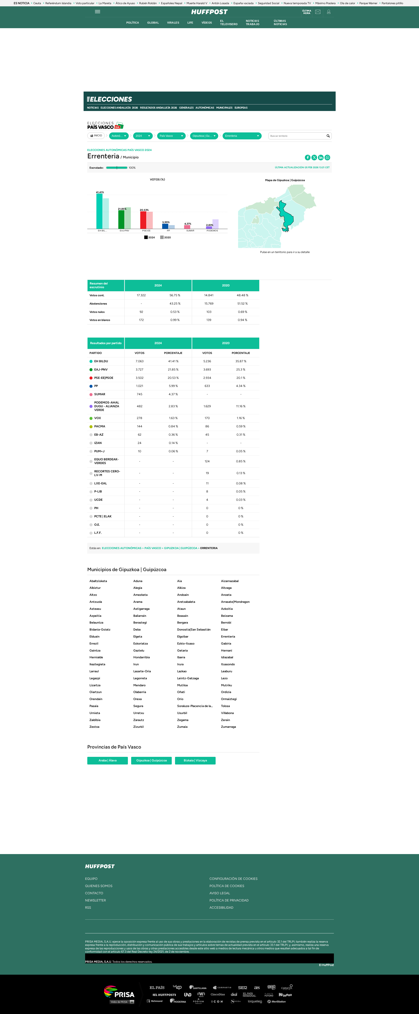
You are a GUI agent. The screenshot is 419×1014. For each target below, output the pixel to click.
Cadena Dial (235, 994)
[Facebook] (308, 157)
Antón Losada (220, 3)
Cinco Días (219, 994)
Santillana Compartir (224, 987)
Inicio (98, 135)
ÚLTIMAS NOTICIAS (280, 22)
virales (173, 22)
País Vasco (152, 548)
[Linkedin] (321, 157)
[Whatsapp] (327, 157)
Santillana (201, 987)
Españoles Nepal (171, 3)
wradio (202, 994)
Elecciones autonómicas (121, 548)
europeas (241, 107)
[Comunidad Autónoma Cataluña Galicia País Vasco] (171, 136)
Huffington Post (165, 994)
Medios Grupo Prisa (120, 1001)
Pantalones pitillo (392, 3)
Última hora (306, 12)
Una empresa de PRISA (121, 991)
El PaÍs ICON (218, 1001)
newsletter (95, 900)
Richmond (157, 1001)
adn (271, 987)
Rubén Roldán (148, 3)
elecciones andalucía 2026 (119, 107)
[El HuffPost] (209, 12)
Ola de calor (347, 3)
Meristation (277, 1001)
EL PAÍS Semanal (251, 994)
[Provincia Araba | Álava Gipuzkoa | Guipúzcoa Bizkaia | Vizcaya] (204, 136)
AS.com (257, 987)
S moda (237, 1001)
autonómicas (205, 107)
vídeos (207, 22)
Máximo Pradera (325, 3)
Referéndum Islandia (58, 3)
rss (88, 908)
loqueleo (256, 1001)
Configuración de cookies (234, 879)
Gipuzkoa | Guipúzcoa (180, 548)
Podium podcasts (200, 1001)
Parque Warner (368, 3)
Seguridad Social (268, 3)
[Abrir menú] (97, 11)
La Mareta (105, 3)
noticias (93, 107)
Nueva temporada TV (297, 3)
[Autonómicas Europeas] (119, 136)
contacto (94, 893)
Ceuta (37, 3)
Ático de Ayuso (125, 3)
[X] (314, 157)
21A (117, 125)
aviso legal (220, 893)
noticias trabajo (252, 22)
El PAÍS (159, 987)
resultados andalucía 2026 (158, 107)
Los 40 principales (180, 987)
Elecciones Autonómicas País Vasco (119, 150)
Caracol (287, 987)
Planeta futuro (267, 994)
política (132, 22)
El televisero (228, 22)
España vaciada (244, 3)
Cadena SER (242, 987)
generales (186, 107)
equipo (91, 879)
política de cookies (227, 886)
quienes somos (98, 886)
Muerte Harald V (197, 3)
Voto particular (85, 3)
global (153, 22)
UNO (189, 994)
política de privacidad (229, 900)
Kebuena (283, 994)
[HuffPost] (100, 865)
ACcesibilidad (221, 908)
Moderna (178, 1001)
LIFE (190, 22)
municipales (224, 107)
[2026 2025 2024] (143, 136)
